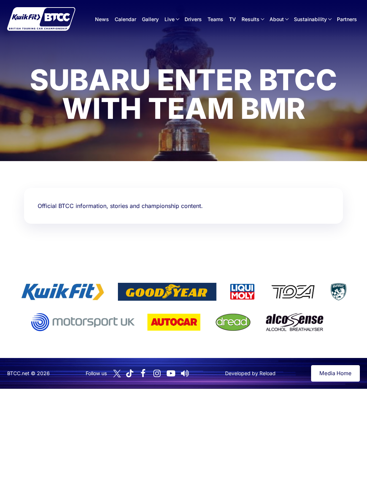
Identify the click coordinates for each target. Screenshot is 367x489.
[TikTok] (129, 373)
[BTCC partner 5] (338, 292)
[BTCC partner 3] (242, 292)
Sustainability (310, 19)
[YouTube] (171, 373)
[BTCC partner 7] (173, 322)
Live (170, 19)
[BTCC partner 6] (83, 322)
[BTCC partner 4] (293, 292)
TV (232, 19)
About (277, 19)
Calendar (125, 19)
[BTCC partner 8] (233, 322)
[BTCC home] (41, 19)
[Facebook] (143, 373)
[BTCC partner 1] (62, 292)
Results (250, 19)
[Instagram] (157, 373)
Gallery (150, 19)
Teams (215, 19)
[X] (117, 373)
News (102, 19)
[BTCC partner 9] (294, 322)
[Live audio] (185, 373)
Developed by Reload (250, 373)
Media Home (335, 373)
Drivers (193, 19)
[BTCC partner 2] (167, 292)
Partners (347, 19)
